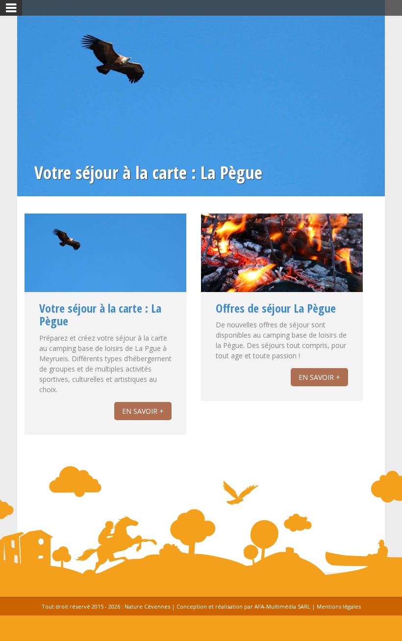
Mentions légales (339, 606)
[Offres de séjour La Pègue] (282, 267)
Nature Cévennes (147, 606)
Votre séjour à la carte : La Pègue (100, 314)
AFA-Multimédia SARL (282, 606)
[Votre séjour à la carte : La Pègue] (105, 259)
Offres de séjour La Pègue (276, 308)
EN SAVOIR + (143, 411)
